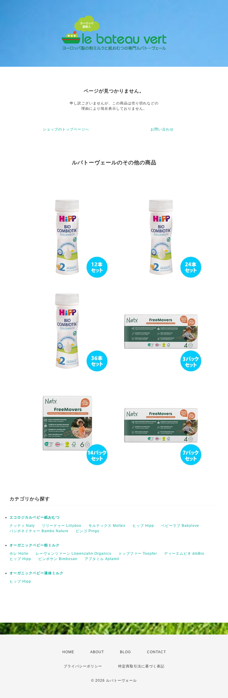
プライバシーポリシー (83, 666)
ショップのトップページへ (66, 129)
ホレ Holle (19, 553)
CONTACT (156, 652)
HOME (68, 652)
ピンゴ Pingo (87, 531)
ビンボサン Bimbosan (57, 559)
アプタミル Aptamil (102, 559)
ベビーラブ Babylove (180, 526)
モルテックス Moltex (106, 526)
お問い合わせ (162, 129)
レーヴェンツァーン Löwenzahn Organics (73, 553)
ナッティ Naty (22, 526)
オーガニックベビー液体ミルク (37, 573)
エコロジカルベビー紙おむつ (35, 517)
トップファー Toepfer (137, 553)
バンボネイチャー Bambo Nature (39, 531)
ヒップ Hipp (143, 526)
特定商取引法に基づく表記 (141, 666)
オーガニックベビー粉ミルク (35, 545)
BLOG (125, 652)
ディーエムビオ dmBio (184, 553)
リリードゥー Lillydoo (61, 526)
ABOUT (97, 652)
